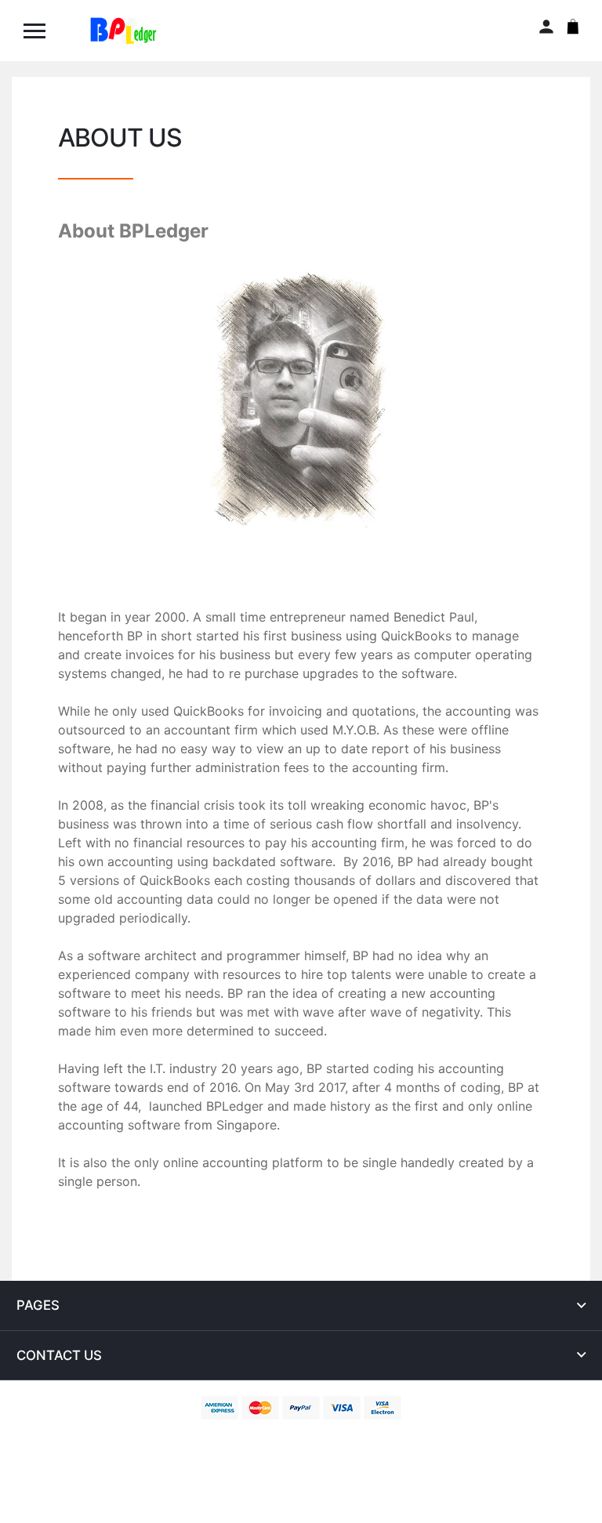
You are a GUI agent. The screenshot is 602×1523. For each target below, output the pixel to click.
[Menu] (42, 31)
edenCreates (390, 1436)
